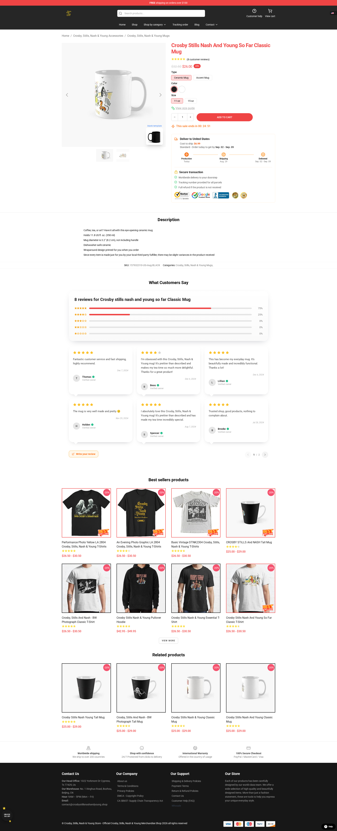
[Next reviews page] (265, 455)
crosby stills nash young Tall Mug (83, 717)
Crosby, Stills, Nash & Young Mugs (148, 35)
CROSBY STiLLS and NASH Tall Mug (249, 542)
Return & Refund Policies (185, 791)
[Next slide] (160, 95)
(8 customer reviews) (198, 59)
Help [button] (331, 826)
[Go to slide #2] (122, 155)
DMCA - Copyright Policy (130, 795)
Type (174, 72)
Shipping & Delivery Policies (186, 781)
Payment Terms (180, 786)
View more (168, 640)
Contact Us (178, 795)
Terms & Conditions (127, 786)
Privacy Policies (125, 791)
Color (174, 83)
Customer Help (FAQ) (183, 800)
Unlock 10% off (7, 815)
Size (173, 95)
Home (65, 35)
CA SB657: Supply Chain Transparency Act (140, 800)
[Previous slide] (67, 95)
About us (122, 781)
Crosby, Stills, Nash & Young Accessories (98, 35)
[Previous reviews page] (248, 455)
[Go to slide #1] (104, 155)
